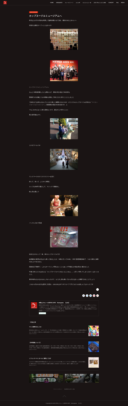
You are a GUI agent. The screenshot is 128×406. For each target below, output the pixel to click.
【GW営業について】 (35, 342)
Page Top (64, 396)
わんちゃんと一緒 (87, 2)
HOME (51, 2)
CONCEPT (111, 2)
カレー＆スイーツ (69, 2)
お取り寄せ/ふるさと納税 (100, 2)
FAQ (117, 2)
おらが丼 (78, 2)
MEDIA (123, 2)
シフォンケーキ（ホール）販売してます (40, 358)
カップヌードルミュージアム (38, 87)
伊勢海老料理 (59, 2)
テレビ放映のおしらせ (35, 327)
